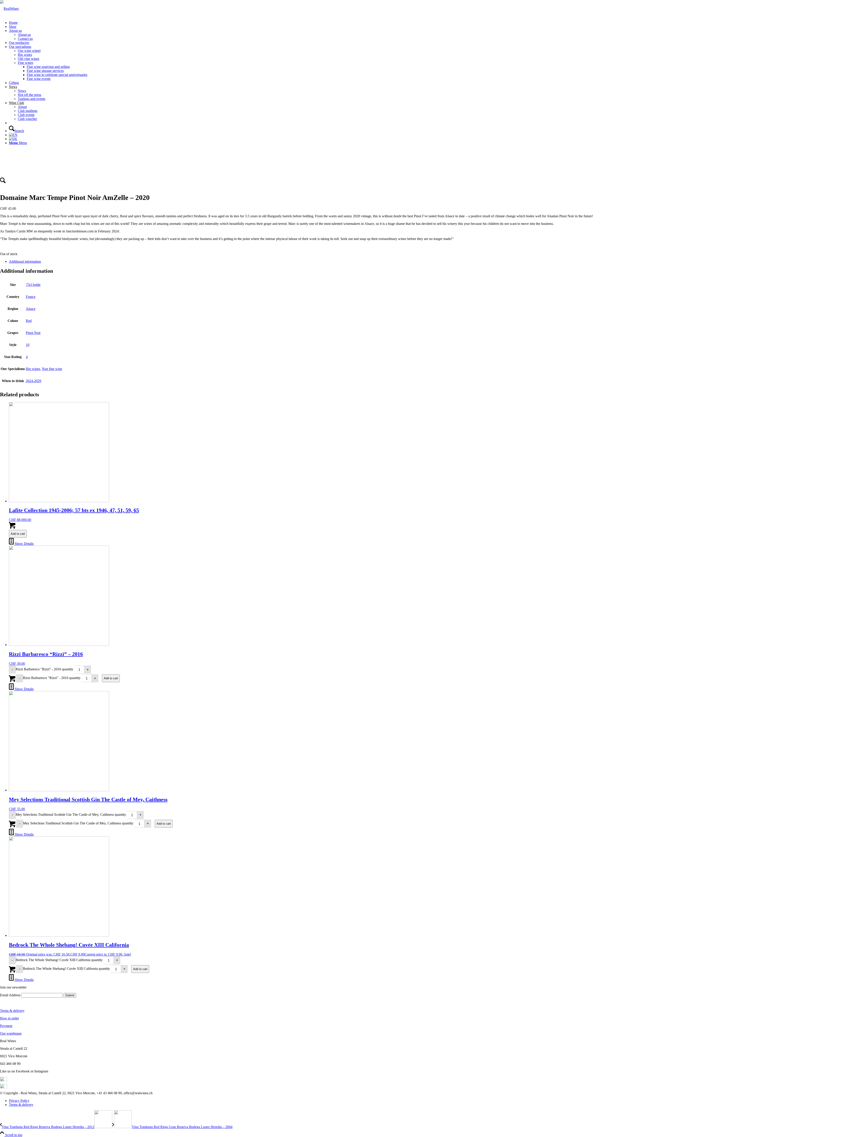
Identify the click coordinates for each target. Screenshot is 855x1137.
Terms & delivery (12, 1011)
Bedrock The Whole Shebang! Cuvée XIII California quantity (59, 960)
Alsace (30, 309)
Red (29, 321)
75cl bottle (33, 285)
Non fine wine (52, 369)
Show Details (24, 543)
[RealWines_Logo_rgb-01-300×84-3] (9, 8)
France (30, 297)
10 (27, 345)
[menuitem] (432, 23)
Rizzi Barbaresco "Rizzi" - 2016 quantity (44, 669)
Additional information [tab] (25, 261)
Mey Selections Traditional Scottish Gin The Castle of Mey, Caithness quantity (71, 814)
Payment (6, 1026)
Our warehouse (11, 1033)
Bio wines (33, 369)
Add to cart (18, 533)
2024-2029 (33, 381)
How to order (9, 1018)
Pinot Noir (33, 333)
